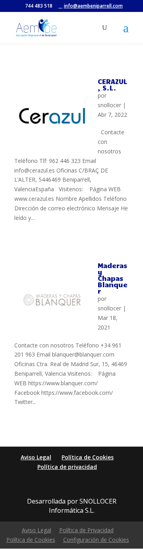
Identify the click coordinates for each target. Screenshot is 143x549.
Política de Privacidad (86, 530)
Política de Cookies (88, 457)
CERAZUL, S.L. (112, 84)
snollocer (109, 105)
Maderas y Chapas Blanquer (113, 278)
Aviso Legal (36, 457)
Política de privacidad (67, 467)
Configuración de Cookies (96, 539)
